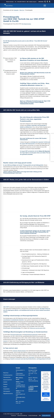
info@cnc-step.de (32, 1)
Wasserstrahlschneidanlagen (31, 334)
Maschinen (5, 372)
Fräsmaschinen (6, 377)
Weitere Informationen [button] (46, 399)
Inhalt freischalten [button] (46, 394)
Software (5, 384)
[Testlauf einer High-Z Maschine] (7, 263)
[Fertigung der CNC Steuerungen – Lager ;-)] (15, 128)
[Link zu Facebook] (42, 368)
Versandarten (6, 389)
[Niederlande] (45, 1)
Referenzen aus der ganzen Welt (37, 328)
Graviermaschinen (7, 379)
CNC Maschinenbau (26, 24)
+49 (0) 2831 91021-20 (21, 1)
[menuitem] (44, 5)
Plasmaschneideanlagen (16, 334)
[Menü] (44, 5)
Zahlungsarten (6, 391)
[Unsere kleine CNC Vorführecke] (13, 128)
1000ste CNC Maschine (44, 151)
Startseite (16, 10)
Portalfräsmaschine (7, 375)
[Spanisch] (47, 1)
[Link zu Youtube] (45, 368)
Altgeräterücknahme (8, 393)
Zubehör (5, 382)
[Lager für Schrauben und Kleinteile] (4, 263)
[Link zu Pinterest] (50, 368)
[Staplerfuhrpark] (13, 263)
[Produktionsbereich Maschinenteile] (10, 253)
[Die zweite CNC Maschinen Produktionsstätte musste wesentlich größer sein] (10, 121)
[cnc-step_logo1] (11, 5)
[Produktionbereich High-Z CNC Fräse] (15, 260)
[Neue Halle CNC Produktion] (7, 128)
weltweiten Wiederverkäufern (19, 350)
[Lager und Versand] (10, 260)
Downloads (31, 357)
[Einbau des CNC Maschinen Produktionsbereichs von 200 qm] (10, 128)
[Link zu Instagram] (47, 368)
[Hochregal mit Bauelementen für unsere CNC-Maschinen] (7, 260)
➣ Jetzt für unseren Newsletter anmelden (33, 387)
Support (5, 386)
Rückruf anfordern (10, 1)
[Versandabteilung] (10, 263)
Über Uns (21, 10)
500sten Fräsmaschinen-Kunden (32, 102)
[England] (50, 1)
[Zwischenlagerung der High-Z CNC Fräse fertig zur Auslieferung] (4, 131)
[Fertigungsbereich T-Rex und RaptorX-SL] (13, 260)
